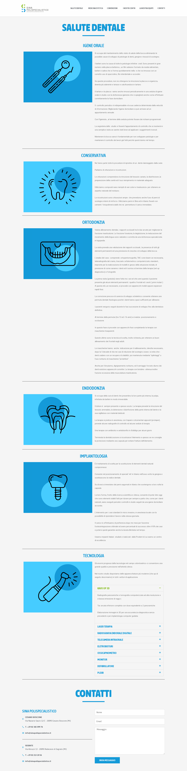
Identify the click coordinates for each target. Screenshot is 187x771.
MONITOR (102, 659)
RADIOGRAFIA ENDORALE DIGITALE (114, 633)
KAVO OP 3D (103, 588)
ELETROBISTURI (105, 646)
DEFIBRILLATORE (105, 666)
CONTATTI (161, 8)
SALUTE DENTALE (76, 8)
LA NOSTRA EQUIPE (146, 8)
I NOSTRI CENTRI (129, 8)
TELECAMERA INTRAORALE (110, 639)
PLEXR (100, 672)
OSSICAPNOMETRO (107, 652)
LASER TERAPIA (104, 626)
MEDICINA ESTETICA (95, 8)
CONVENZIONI (112, 8)
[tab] (129, 588)
